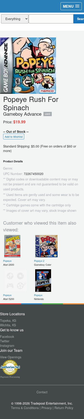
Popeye (7, 260)
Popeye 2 (39, 260)
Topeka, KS (8, 320)
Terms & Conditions (25, 407)
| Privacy (46, 407)
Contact (42, 392)
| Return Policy (63, 407)
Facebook (7, 336)
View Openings (10, 357)
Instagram (7, 345)
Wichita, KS (8, 325)
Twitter (4, 341)
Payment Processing (10, 377)
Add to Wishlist (14, 136)
